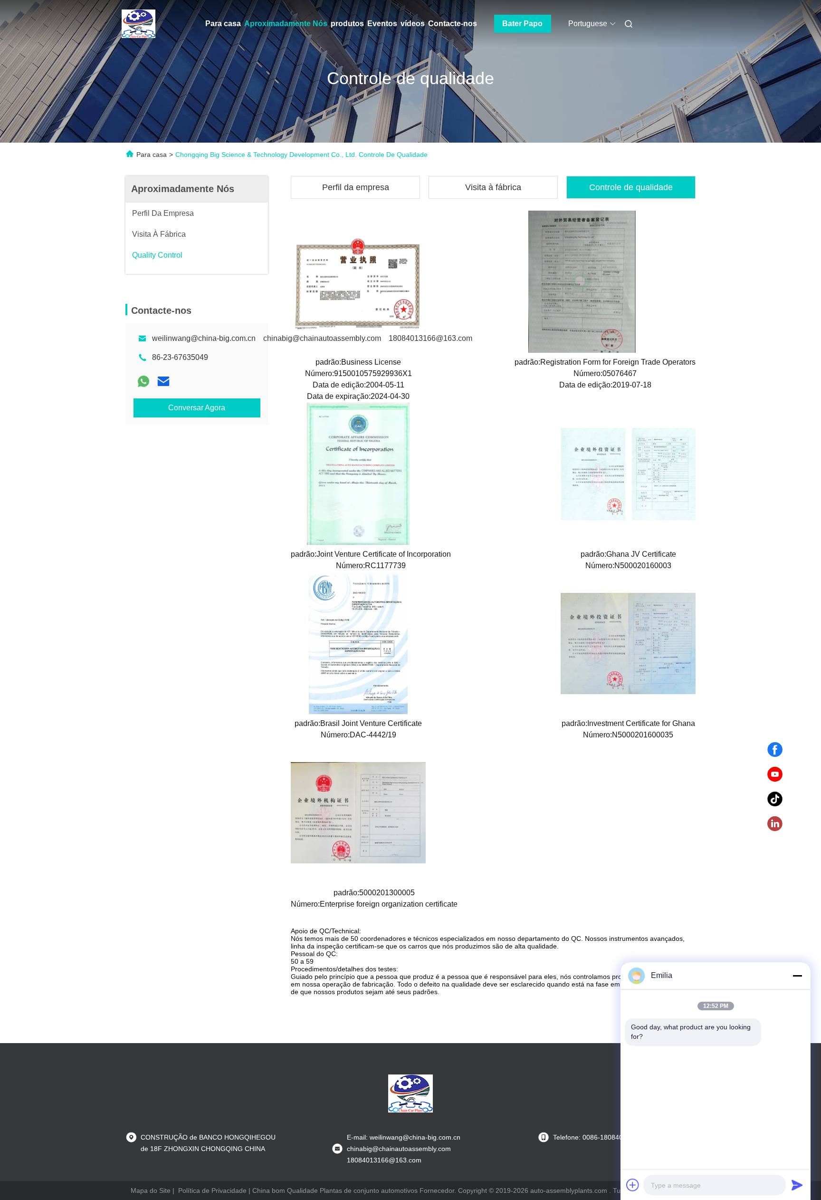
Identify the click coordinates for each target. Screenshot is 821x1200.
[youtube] (774, 774)
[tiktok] (774, 799)
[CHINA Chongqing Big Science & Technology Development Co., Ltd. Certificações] (358, 281)
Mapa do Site (151, 1190)
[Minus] (797, 975)
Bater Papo (522, 23)
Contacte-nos (452, 23)
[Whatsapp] (143, 381)
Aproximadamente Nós (285, 23)
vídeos (413, 23)
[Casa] (138, 24)
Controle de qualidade (631, 187)
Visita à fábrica (493, 187)
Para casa (223, 23)
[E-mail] (163, 381)
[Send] (797, 1184)
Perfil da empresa (355, 187)
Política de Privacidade (212, 1190)
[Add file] (633, 1184)
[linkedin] (774, 823)
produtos (347, 23)
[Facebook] (774, 749)
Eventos (382, 23)
